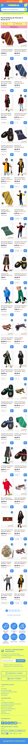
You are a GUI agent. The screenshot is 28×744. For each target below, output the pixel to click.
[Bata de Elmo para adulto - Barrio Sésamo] (7, 487)
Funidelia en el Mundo (7, 702)
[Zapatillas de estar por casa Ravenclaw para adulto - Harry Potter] (7, 423)
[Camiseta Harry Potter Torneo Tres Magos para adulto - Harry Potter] (20, 102)
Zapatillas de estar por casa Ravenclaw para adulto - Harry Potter (7, 434)
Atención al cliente (15, 673)
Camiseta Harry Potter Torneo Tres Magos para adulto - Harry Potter (20, 114)
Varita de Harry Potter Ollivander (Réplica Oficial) (7, 338)
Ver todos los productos (14, 615)
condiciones (7, 666)
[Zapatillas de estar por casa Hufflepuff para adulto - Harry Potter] (20, 263)
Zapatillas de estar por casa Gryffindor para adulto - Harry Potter (7, 146)
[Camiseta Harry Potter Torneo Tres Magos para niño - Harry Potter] (20, 231)
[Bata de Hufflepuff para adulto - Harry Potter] (20, 167)
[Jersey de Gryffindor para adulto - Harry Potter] (7, 583)
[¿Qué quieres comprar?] (2, 5)
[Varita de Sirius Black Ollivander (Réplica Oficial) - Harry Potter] (20, 487)
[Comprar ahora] (12, 58)
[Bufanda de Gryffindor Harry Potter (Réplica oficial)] (20, 38)
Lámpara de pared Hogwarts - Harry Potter (6, 562)
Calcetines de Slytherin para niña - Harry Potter (7, 466)
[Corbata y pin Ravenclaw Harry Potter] (20, 70)
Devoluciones (5, 693)
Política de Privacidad (7, 705)
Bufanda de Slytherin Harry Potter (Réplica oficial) (7, 242)
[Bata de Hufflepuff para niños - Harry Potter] (20, 583)
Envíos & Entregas (6, 690)
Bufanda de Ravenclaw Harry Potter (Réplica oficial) (20, 146)
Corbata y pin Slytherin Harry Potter (20, 434)
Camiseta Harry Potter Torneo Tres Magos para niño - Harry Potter (20, 242)
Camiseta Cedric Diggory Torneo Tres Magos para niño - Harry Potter (19, 210)
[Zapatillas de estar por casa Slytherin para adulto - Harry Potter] (7, 391)
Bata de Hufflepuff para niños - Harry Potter (19, 594)
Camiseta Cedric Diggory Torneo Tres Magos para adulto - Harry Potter (6, 178)
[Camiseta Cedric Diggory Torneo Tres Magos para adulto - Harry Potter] (7, 167)
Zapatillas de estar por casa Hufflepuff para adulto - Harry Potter (20, 274)
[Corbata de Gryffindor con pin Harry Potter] (7, 38)
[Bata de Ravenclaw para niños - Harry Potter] (20, 519)
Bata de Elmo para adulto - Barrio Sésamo (7, 498)
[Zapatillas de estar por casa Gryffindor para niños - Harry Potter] (20, 455)
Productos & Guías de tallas (9, 692)
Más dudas (4, 695)
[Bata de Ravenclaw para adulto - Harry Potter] (20, 359)
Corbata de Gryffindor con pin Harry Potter (7, 50)
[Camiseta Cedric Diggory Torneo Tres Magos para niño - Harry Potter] (20, 199)
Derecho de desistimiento (8, 708)
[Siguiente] (21, 610)
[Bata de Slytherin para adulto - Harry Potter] (7, 359)
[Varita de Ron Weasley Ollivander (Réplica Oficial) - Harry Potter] (20, 551)
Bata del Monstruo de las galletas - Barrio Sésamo (7, 306)
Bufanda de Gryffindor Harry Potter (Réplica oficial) (20, 50)
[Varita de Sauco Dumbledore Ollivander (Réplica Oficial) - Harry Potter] (20, 327)
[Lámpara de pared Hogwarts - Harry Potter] (7, 551)
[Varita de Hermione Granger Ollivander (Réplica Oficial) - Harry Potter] (20, 391)
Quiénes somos (5, 713)
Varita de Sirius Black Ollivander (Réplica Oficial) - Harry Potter (20, 498)
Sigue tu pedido (15, 678)
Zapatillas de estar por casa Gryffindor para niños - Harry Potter (20, 466)
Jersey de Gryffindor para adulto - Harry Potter (6, 594)
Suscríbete (20, 661)
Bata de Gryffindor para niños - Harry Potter (6, 114)
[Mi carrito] (25, 5)
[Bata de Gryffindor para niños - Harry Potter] (7, 102)
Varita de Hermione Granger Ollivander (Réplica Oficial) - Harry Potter (19, 402)
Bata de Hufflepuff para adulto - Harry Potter (19, 178)
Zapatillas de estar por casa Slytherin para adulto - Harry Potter (7, 402)
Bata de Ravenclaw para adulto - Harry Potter (19, 370)
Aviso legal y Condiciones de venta (11, 704)
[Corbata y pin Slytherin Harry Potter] (20, 423)
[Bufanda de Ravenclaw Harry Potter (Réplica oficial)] (20, 135)
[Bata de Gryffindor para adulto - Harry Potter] (7, 70)
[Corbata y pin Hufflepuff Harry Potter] (7, 199)
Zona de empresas (6, 710)
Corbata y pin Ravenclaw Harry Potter (19, 82)
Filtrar (6, 24)
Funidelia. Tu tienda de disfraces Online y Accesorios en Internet (13, 5)
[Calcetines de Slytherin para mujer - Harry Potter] (20, 295)
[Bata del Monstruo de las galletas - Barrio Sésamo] (7, 295)
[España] (2, 723)
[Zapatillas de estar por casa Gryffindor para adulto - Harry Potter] (7, 135)
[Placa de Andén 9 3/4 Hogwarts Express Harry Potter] (7, 519)
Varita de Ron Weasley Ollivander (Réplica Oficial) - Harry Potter (20, 562)
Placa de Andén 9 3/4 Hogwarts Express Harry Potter (7, 530)
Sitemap (3, 712)
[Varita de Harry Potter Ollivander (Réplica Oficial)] (7, 327)
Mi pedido (4, 688)
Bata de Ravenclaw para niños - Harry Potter (19, 530)
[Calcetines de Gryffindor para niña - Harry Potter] (7, 263)
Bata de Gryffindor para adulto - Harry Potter (6, 82)
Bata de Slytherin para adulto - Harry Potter (7, 370)
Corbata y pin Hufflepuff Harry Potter (5, 210)
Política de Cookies (6, 707)
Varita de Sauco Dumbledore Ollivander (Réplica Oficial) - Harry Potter (20, 338)
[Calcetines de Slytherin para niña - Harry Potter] (7, 455)
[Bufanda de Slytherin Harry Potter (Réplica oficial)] (7, 231)
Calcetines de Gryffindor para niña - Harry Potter (7, 274)
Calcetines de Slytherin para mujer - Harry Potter (20, 306)
